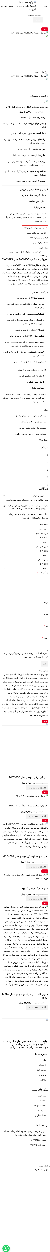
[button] (37, 1007)
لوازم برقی (37, 242)
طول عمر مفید (41, 546)
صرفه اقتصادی (42, 533)
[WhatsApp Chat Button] (6, 1248)
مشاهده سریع (45, 990)
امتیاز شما (43, 524)
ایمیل (45, 638)
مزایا (46, 602)
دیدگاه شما (42, 573)
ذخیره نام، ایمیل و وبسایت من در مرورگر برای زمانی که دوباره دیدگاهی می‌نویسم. (25, 655)
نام (46, 626)
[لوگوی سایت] (25, 6)
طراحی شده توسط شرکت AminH (32, 1162)
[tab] (37, 251)
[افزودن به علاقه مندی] (38, 990)
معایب (45, 614)
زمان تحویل (43, 560)
